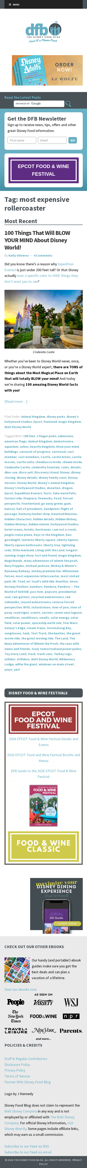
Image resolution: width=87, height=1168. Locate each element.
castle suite (25, 462)
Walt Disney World (17, 427)
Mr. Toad (19, 581)
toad (35, 649)
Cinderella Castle (17, 467)
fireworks (45, 498)
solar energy (60, 618)
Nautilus (62, 581)
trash (32, 654)
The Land (61, 638)
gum (67, 503)
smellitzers (29, 618)
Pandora (50, 587)
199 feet (29, 436)
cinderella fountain (45, 467)
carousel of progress (34, 452)
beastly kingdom (42, 446)
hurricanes (43, 529)
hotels (29, 529)
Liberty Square (67, 540)
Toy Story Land (15, 654)
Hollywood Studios (64, 524)
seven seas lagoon (68, 612)
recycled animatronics (47, 597)
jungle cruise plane (18, 535)
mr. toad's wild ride (40, 581)
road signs (21, 612)
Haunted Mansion (64, 514)
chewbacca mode (48, 462)
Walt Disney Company (20, 1111)
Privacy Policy (14, 1070)
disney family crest (53, 477)
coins (65, 467)
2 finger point (46, 436)
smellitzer (12, 618)
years (8, 669)
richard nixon (40, 607)
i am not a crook (64, 529)
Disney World (26, 483)
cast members (28, 457)
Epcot (37, 422)
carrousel (59, 452)
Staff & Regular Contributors (25, 1058)
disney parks (56, 416)
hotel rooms (13, 529)
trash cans (44, 654)
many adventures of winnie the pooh (50, 561)
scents (35, 612)
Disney (65, 472)
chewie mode (72, 462)
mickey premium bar (46, 571)
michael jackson (37, 566)
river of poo (60, 607)
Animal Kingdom (33, 416)
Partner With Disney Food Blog (27, 1082)
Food (57, 498)
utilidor (9, 659)
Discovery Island (46, 472)
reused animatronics (36, 602)
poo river (36, 592)
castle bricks (61, 457)
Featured (50, 422)
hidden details (43, 519)
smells (44, 618)
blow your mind (67, 446)
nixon (74, 581)
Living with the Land (49, 550)
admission (65, 436)
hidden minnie (39, 524)
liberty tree (52, 545)
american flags (15, 441)
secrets (47, 612)
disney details (27, 477)
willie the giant (26, 664)
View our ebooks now (20, 989)
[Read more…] (15, 401)
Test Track (39, 633)
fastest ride (13, 498)
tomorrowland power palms (60, 649)
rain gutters (21, 597)
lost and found (46, 555)
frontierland (30, 503)
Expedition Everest (28, 493)
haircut (9, 509)
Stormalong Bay (59, 628)
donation (53, 488)
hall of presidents (29, 509)
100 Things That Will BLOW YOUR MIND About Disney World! (37, 240)
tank (26, 633)
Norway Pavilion (16, 587)
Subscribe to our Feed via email (27, 1152)
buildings (11, 452)
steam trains (36, 628)
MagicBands (13, 561)
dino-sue (10, 472)
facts (47, 493)
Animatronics (63, 441)
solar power (21, 623)
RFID (26, 607)
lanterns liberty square (38, 540)
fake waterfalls (64, 493)
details (75, 467)
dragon (67, 488)
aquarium (11, 446)
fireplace (30, 498)
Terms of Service (17, 1076)
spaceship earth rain (47, 623)
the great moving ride (37, 638)
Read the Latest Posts (22, 97)
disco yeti (26, 472)
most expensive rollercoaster (37, 576)
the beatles (56, 633)
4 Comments (43, 255)
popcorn (51, 592)
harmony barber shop (34, 514)
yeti (17, 669)
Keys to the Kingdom (49, 535)
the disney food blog (43, 23)
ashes (24, 446)
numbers (36, 587)
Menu (16, 4)
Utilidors (23, 659)
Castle (45, 457)
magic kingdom (69, 422)
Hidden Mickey (65, 519)
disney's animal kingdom (56, 483)
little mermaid (23, 550)
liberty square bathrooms (23, 545)
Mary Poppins (14, 566)
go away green (52, 503)
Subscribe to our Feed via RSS (26, 1146)
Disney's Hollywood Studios (25, 488)
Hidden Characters (18, 519)
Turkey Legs (63, 654)
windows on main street (56, 664)
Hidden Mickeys (15, 524)
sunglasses (12, 633)
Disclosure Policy (17, 1064)
